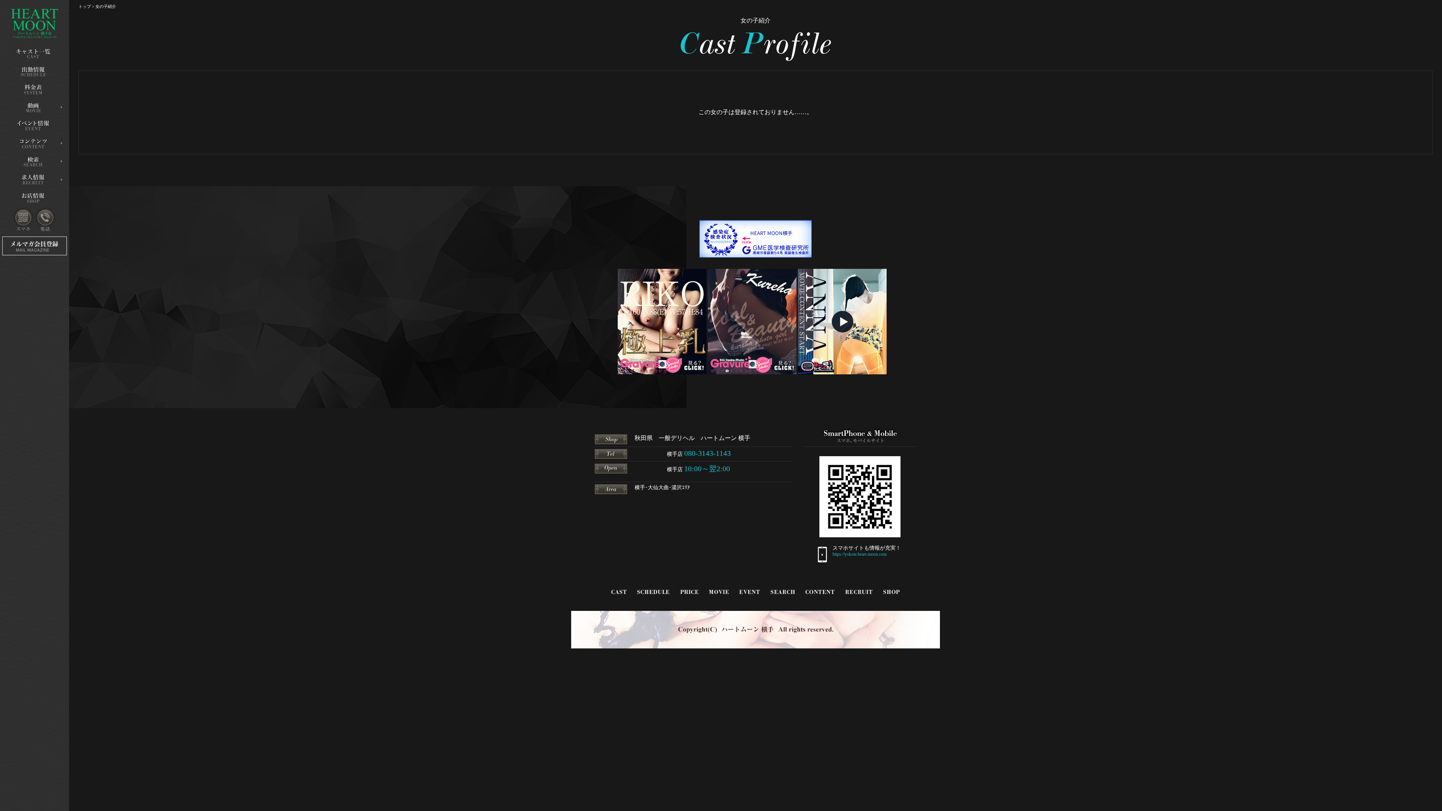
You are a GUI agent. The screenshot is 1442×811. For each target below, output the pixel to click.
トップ (84, 6)
